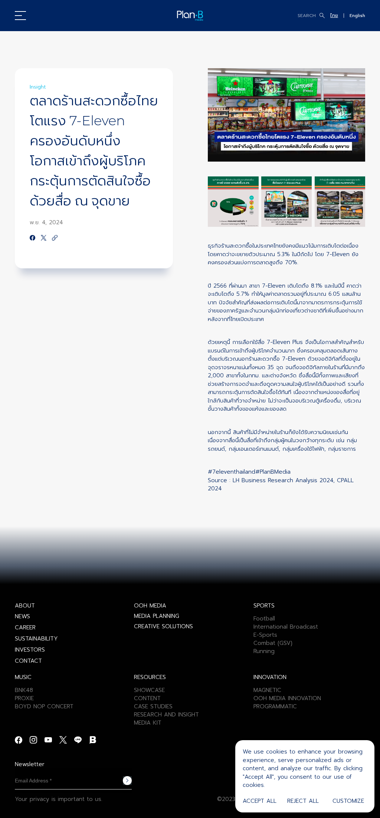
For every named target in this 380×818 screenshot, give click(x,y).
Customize (348, 801)
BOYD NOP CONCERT (44, 706)
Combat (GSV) (272, 643)
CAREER (25, 627)
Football (264, 619)
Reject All (303, 801)
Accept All (259, 801)
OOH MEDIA (150, 606)
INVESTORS (30, 650)
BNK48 (24, 690)
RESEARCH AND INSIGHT (166, 715)
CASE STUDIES (153, 706)
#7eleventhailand (231, 472)
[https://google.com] (55, 238)
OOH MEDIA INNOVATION (287, 698)
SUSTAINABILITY (36, 639)
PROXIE (24, 698)
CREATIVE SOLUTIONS (163, 626)
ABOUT (25, 606)
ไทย (334, 15)
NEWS (22, 616)
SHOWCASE (149, 690)
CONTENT (147, 698)
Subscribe (127, 780)
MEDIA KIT (147, 723)
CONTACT (28, 661)
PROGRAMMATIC (275, 706)
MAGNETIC (267, 690)
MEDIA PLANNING (156, 616)
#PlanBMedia (273, 472)
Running (264, 651)
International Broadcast (285, 627)
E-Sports (265, 635)
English (357, 15)
